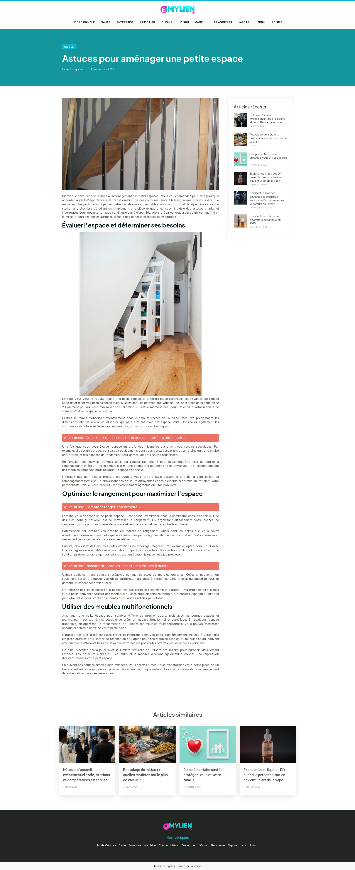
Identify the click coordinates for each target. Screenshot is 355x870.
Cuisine (167, 22)
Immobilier (147, 22)
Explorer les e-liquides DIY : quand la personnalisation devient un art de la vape (266, 177)
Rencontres (223, 22)
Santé (105, 22)
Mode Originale (84, 22)
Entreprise (125, 22)
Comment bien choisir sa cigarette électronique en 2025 (265, 220)
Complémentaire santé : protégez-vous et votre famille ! (268, 158)
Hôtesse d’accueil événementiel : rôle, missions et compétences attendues (267, 118)
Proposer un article (189, 866)
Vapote (244, 22)
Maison (184, 22)
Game (199, 22)
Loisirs (277, 22)
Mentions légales (164, 866)
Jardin (261, 22)
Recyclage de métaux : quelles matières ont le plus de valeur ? (268, 138)
